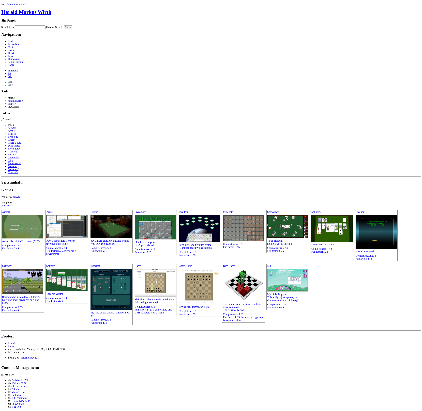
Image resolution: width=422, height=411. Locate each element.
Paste (10, 56)
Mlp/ (10, 160)
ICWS (16, 197)
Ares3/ (11, 130)
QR (10, 76)
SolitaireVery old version (56, 283)
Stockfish (6, 205)
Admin (15, 389)
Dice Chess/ (14, 145)
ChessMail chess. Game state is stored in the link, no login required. (154, 289)
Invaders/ (12, 154)
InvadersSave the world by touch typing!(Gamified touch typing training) (195, 233)
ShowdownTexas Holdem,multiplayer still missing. (279, 231)
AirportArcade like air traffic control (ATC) (21, 230)
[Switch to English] (10, 85)
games (11, 103)
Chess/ (11, 139)
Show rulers (18, 403)
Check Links (18, 386)
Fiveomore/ (14, 148)
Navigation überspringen (14, 4)
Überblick (13, 70)
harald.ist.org (14, 100)
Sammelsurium (15, 62)
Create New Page (21, 400)
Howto (11, 53)
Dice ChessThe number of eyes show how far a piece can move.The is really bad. (243, 293)
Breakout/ (13, 136)
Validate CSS (19, 383)
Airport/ (12, 127)
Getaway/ (13, 151)
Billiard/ (12, 133)
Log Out (16, 406)
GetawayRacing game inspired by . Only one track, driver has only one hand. (21, 287)
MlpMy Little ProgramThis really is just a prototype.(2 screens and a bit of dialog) (282, 286)
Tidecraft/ (13, 172)
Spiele (11, 50)
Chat (10, 47)
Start (10, 41)
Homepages (14, 59)
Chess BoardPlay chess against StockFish (194, 289)
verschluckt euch (29, 357)
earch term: (7, 27)
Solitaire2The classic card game (322, 232)
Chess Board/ (15, 142)
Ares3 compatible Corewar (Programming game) (61, 233)
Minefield (233, 229)
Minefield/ (13, 157)
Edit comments (19, 398)
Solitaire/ (12, 166)
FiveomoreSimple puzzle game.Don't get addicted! (145, 232)
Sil (9, 73)
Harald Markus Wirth (26, 12)
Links (11, 346)
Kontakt (12, 343)
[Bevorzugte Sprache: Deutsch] (10, 82)
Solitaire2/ (13, 169)
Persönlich (13, 44)
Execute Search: (54, 27)
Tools (11, 64)
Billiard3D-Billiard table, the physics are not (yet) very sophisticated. (109, 231)
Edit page (16, 395)
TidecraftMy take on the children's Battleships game (109, 294)
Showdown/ (14, 163)
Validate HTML (20, 380)
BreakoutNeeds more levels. (366, 235)
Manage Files (18, 392)
